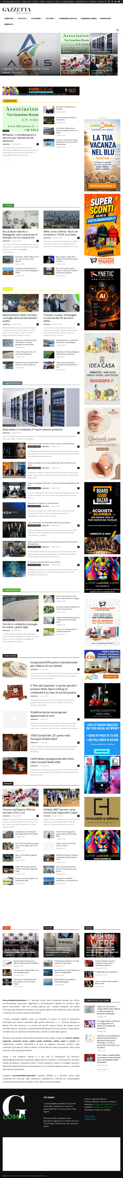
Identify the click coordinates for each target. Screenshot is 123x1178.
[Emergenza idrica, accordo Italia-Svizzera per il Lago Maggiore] (48, 343)
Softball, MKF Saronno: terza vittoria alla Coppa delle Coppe (60, 811)
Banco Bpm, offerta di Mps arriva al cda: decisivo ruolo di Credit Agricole (27, 259)
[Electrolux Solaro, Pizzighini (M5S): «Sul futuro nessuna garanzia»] (8, 365)
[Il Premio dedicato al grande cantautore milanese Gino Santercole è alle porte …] (88, 963)
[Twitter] (112, 1)
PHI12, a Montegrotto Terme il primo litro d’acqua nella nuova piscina (66, 869)
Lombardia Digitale (9, 425)
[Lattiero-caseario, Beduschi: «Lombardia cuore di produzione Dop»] (48, 365)
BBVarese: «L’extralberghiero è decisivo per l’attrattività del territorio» (19, 137)
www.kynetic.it (41, 1176)
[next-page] (7, 160)
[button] (117, 30)
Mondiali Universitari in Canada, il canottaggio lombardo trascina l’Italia (67, 857)
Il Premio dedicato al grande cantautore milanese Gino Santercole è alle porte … (105, 963)
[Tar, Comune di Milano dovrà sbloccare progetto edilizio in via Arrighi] (48, 131)
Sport (46, 805)
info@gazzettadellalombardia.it (105, 1104)
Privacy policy (89, 1116)
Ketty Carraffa (91, 955)
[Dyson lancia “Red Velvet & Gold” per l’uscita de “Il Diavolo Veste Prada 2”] (7, 981)
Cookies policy (90, 1119)
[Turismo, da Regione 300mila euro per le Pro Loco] (75, 65)
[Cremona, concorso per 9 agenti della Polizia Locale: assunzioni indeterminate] (48, 143)
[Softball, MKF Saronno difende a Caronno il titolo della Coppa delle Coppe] (8, 869)
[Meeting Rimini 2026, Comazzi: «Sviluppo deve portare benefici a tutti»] (21, 303)
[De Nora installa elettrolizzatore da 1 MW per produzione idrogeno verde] (48, 620)
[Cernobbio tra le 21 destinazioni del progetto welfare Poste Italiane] (8, 834)
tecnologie (32, 1176)
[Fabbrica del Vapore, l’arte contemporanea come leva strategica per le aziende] (61, 945)
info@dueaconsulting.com (103, 1107)
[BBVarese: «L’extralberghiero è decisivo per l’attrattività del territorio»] (75, 43)
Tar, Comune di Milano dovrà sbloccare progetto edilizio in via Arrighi (67, 131)
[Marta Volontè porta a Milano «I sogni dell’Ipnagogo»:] (47, 981)
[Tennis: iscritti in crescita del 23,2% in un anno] (48, 846)
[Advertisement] (59, 10)
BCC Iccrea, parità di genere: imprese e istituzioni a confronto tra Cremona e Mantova (67, 271)
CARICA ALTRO (102, 1070)
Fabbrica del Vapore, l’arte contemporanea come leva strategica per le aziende (58, 950)
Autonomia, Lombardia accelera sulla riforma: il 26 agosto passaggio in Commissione (26, 342)
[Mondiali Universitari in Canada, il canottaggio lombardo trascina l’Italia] (48, 858)
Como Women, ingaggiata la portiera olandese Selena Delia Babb (66, 834)
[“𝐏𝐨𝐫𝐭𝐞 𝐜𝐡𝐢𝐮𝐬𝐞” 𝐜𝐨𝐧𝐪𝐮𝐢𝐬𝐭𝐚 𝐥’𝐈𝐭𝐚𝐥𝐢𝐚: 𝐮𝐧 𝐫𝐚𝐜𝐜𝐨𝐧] (89, 1058)
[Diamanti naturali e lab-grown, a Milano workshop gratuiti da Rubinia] (7, 963)
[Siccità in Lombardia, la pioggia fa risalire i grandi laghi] (21, 608)
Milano (58, 1022)
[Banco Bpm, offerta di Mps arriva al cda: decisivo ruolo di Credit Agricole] (8, 259)
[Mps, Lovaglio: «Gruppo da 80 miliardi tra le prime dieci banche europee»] (48, 259)
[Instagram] (109, 1)
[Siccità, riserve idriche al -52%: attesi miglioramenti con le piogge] (48, 599)
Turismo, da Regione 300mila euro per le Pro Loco (19, 811)
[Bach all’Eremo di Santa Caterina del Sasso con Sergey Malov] (47, 972)
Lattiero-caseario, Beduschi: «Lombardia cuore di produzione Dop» (66, 365)
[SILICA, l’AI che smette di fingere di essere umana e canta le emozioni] (14, 451)
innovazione (13, 1176)
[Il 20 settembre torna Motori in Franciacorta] (48, 120)
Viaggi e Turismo (8, 805)
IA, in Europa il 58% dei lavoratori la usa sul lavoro (44, 562)
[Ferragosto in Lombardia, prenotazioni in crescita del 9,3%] (48, 881)
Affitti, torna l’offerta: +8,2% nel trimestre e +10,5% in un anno (60, 233)
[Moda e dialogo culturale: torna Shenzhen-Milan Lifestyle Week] (21, 945)
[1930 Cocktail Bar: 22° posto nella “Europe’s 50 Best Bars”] (15, 742)
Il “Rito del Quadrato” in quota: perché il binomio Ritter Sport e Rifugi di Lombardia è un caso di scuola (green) (53, 689)
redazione (6, 72)
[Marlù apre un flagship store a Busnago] (48, 109)
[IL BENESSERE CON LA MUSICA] (88, 974)
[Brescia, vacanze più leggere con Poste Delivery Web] (8, 881)
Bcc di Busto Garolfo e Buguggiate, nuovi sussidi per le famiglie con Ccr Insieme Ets (20, 234)
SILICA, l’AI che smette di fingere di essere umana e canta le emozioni (51, 444)
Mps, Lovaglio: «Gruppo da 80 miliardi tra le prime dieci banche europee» (67, 259)
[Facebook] (105, 1)
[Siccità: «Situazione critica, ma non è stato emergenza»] (8, 354)
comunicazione (23, 1176)
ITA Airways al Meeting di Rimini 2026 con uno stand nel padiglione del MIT (26, 271)
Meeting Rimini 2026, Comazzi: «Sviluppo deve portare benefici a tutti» (20, 318)
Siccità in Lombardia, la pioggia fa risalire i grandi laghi (20, 626)
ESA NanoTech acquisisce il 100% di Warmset (43, 503)
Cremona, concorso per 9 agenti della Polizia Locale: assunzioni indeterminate (67, 142)
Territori (5, 131)
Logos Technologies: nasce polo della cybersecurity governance (49, 523)
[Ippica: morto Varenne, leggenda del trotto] (8, 858)
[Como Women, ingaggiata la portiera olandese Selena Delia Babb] (48, 834)
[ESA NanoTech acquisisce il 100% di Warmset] (14, 510)
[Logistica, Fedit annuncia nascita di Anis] (30, 58)
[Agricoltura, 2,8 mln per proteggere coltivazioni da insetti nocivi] (48, 354)
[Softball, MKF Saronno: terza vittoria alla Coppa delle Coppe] (61, 798)
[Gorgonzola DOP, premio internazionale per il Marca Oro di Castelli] (15, 669)
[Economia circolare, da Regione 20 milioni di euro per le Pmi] (48, 609)
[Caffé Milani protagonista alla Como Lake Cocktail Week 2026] (15, 765)
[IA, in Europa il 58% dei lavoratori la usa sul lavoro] (14, 569)
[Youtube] (119, 1)
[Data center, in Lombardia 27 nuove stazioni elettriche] (103, 43)
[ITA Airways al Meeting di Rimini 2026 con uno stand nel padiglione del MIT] (8, 271)
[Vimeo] (115, 1)
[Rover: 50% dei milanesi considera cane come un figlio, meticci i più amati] (8, 846)
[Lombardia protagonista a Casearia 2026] (103, 65)
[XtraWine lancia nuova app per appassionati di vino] (15, 719)
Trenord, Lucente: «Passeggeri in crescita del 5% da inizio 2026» (60, 318)
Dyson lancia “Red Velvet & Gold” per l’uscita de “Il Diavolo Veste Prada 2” (25, 982)
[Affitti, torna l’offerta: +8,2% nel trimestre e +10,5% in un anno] (61, 220)
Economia (6, 227)
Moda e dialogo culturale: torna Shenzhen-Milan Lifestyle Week (20, 951)
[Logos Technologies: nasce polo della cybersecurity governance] (14, 530)
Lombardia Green (8, 620)
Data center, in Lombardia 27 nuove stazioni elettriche (32, 429)
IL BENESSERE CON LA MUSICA (106, 972)
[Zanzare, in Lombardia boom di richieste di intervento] (48, 632)
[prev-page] (4, 160)
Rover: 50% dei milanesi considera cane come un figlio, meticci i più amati (26, 846)
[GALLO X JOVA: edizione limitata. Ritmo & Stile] (88, 983)
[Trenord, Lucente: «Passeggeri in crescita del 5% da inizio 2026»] (61, 303)
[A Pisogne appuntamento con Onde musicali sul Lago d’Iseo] (47, 963)
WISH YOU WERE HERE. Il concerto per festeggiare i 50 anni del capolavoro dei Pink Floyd (102, 950)
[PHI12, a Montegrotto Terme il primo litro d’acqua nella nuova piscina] (48, 869)
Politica (5, 311)
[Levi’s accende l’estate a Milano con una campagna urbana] (7, 972)
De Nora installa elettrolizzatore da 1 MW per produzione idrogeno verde (67, 620)
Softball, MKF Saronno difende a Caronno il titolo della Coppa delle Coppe (26, 869)
